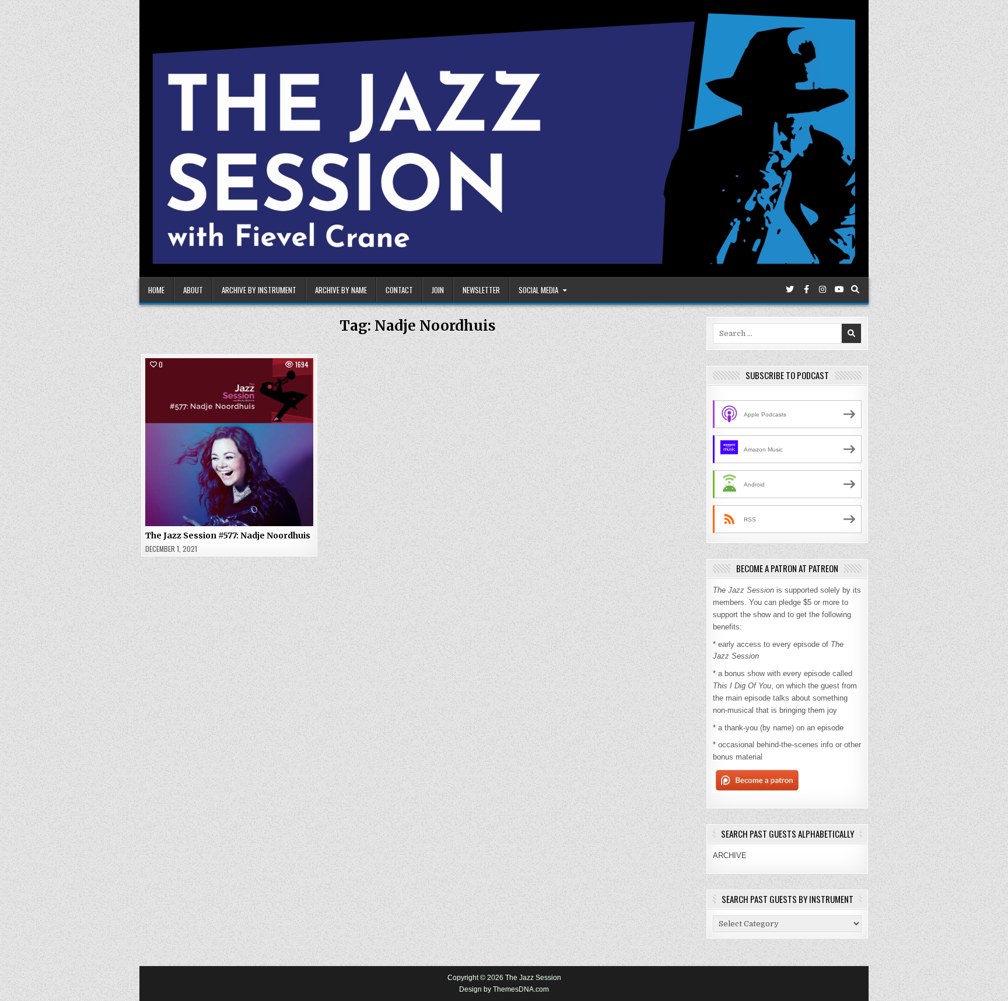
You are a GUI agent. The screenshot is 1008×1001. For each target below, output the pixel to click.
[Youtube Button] (839, 289)
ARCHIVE (730, 855)
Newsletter (481, 290)
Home (156, 290)
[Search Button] (855, 289)
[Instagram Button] (823, 289)
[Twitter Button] (790, 289)
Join (438, 290)
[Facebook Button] (806, 289)
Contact (399, 290)
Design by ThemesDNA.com (504, 989)
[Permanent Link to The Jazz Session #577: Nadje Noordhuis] (229, 442)
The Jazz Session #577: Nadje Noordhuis (227, 535)
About (193, 290)
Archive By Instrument (259, 290)
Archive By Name (341, 290)
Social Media (538, 290)
